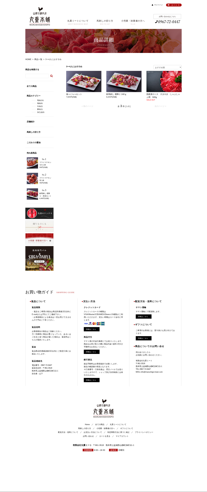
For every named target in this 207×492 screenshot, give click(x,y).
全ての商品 (99, 424)
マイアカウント (122, 436)
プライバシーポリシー (144, 432)
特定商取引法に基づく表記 (118, 432)
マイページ (158, 5)
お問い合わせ (88, 436)
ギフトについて (126, 428)
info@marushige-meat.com (152, 372)
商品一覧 (38, 59)
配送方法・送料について (68, 432)
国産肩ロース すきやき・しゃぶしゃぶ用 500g (163, 95)
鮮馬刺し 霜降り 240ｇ (116, 94)
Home (87, 424)
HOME (28, 59)
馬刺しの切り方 (84, 428)
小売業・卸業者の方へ (105, 428)
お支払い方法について (93, 432)
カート (175, 5)
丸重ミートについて (118, 424)
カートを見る (104, 436)
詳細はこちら (91, 329)
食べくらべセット (74, 94)
